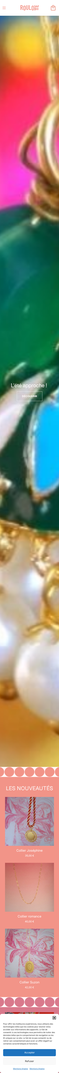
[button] (54, 1017)
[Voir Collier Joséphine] (29, 821)
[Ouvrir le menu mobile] (4, 8)
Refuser (29, 1061)
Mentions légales (20, 1068)
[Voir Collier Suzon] (29, 952)
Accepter (29, 1052)
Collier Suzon (29, 982)
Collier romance (29, 916)
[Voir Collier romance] (29, 887)
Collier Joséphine (29, 850)
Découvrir (29, 396)
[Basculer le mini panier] (53, 8)
